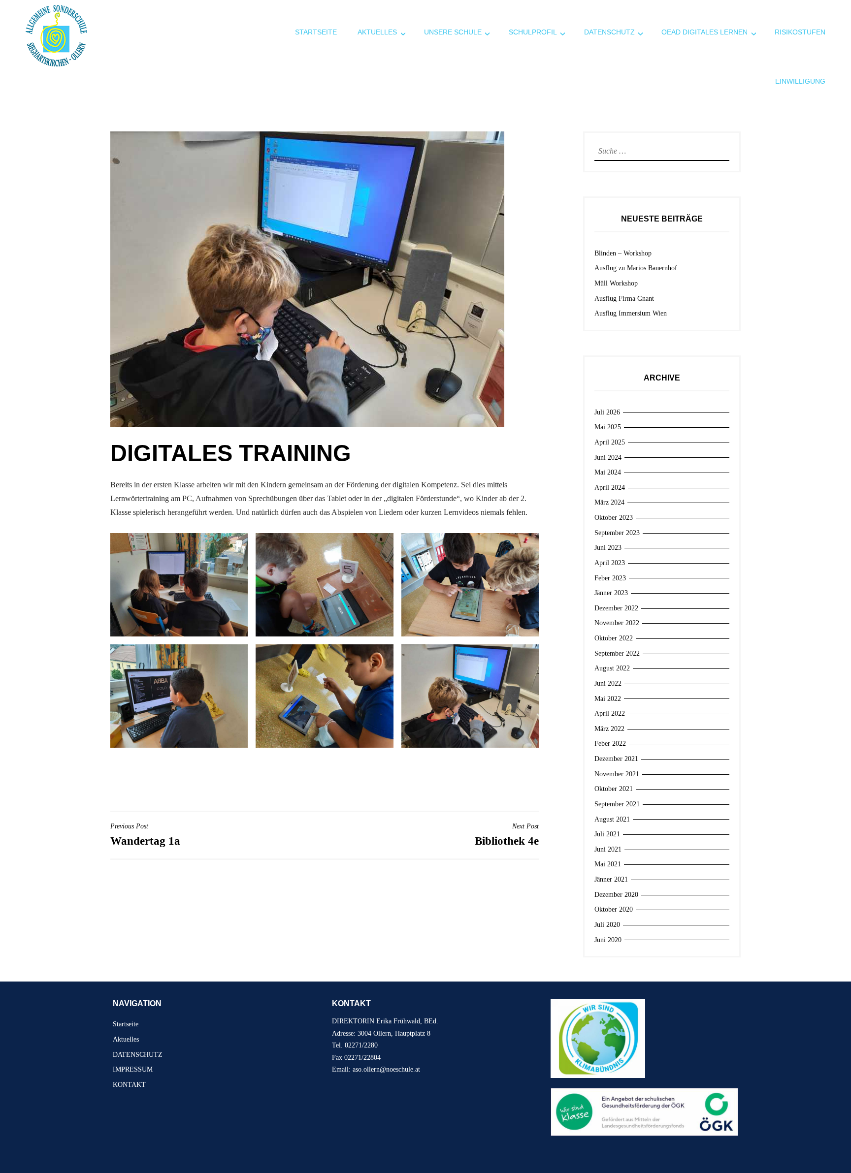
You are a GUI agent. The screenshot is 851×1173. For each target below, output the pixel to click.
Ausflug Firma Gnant (624, 298)
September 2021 (617, 804)
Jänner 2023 (611, 593)
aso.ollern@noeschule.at (386, 1069)
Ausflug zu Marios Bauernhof (635, 268)
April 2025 (609, 442)
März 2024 (609, 502)
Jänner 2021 (611, 879)
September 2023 (617, 533)
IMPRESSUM (133, 1069)
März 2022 (609, 728)
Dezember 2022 (616, 608)
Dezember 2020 (616, 894)
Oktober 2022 (613, 638)
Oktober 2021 (613, 789)
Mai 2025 (607, 427)
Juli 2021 (607, 834)
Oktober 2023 (613, 517)
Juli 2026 (607, 412)
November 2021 (616, 774)
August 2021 (612, 819)
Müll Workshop (616, 283)
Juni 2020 (608, 940)
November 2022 (616, 623)
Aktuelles (377, 32)
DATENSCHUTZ (138, 1054)
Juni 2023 (608, 547)
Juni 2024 (608, 457)
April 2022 (609, 713)
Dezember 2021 (616, 758)
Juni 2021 (608, 849)
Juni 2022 (608, 683)
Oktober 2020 (613, 909)
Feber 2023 (610, 578)
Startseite (316, 32)
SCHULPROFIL (533, 32)
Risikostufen (800, 32)
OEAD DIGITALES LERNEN (704, 32)
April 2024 (609, 487)
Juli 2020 (607, 924)
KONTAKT (129, 1084)
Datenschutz (609, 32)
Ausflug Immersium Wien (630, 313)
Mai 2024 (607, 472)
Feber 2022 (610, 743)
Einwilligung (800, 81)
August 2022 (612, 668)
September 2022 (617, 653)
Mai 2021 (607, 864)
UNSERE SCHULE (453, 32)
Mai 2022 (607, 698)
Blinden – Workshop (623, 253)
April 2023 (609, 563)
